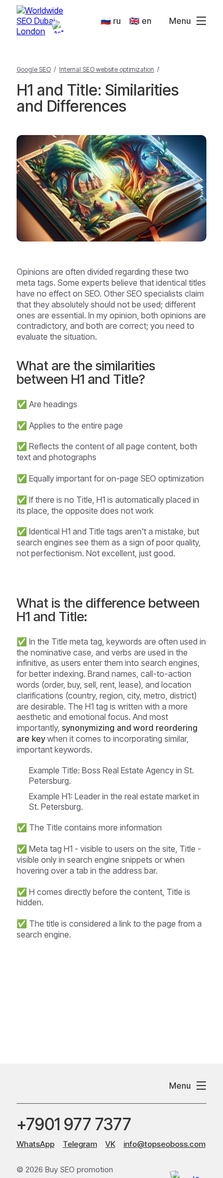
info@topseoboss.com (164, 1144)
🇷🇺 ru (111, 21)
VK (110, 1144)
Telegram (80, 1144)
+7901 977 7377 (74, 1124)
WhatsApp (35, 1144)
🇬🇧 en (140, 21)
